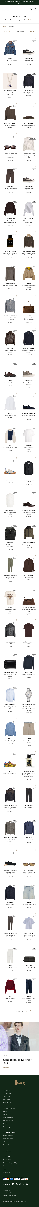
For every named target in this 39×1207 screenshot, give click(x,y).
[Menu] (4, 9)
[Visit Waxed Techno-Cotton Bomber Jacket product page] (29, 231)
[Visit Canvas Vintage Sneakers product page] (29, 38)
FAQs (4, 1142)
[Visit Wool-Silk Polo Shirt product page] (29, 818)
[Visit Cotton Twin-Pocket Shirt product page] (10, 490)
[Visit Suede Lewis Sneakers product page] (29, 103)
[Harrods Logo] (19, 1082)
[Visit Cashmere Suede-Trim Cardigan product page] (29, 328)
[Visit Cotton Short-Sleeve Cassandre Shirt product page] (29, 913)
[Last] (31, 1011)
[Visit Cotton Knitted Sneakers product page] (10, 850)
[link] (19, 1036)
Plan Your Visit (7, 1093)
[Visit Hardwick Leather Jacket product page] (10, 620)
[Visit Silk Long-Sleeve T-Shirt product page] (10, 264)
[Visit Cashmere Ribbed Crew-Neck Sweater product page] (10, 199)
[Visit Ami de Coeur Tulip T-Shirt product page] (29, 426)
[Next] (26, 1011)
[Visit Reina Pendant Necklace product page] (10, 71)
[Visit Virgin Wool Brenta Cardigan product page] (10, 818)
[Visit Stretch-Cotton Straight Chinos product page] (10, 166)
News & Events (7, 1103)
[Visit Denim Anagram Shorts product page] (29, 882)
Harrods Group (7, 1160)
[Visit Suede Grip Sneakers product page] (10, 361)
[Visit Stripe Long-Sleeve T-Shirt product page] (29, 134)
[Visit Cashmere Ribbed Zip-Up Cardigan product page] (10, 296)
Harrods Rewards (8, 1135)
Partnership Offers (8, 1138)
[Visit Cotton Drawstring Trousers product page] (10, 555)
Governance (6, 1172)
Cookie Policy (7, 1151)
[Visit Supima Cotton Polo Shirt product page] (29, 620)
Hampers (5, 1124)
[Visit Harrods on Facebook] (13, 1184)
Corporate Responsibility (10, 1163)
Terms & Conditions (8, 1193)
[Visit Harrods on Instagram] (17, 1184)
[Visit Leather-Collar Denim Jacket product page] (10, 38)
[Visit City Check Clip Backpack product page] (10, 523)
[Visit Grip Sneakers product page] (10, 458)
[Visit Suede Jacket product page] (10, 882)
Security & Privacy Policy (9, 1195)
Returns (5, 1114)
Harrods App (6, 1127)
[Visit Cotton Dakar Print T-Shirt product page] (10, 588)
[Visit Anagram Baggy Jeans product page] (10, 946)
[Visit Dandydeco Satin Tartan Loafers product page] (29, 393)
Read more (33, 20)
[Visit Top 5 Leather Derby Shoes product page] (29, 490)
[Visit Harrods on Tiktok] (20, 1184)
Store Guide (6, 1096)
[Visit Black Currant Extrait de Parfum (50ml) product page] (10, 231)
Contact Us (6, 1145)
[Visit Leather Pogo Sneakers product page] (10, 751)
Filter (32, 31)
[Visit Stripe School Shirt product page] (10, 103)
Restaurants (6, 1099)
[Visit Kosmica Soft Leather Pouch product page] (10, 652)
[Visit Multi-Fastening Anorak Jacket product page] (29, 264)
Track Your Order (8, 1117)
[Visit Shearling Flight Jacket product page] (29, 523)
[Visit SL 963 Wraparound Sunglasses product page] (29, 850)
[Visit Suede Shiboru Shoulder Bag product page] (29, 588)
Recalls (5, 1148)
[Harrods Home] (19, 9)
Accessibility (6, 1190)
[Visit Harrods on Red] (23, 1184)
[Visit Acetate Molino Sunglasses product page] (10, 134)
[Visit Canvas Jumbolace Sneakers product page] (29, 361)
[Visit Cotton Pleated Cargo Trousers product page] (29, 976)
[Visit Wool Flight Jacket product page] (29, 71)
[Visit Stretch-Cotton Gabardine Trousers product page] (10, 913)
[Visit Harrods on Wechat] (27, 1184)
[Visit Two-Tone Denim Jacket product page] (10, 426)
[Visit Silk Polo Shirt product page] (29, 555)
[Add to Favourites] (17, 38)
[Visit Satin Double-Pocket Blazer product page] (29, 458)
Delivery (5, 1111)
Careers (5, 1166)
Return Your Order (8, 1120)
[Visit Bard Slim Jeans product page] (29, 785)
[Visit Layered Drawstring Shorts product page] (29, 719)
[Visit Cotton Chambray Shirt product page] (10, 719)
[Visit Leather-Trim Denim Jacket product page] (10, 785)
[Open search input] (8, 9)
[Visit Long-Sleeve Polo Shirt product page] (29, 652)
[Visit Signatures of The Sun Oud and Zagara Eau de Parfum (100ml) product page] (29, 751)
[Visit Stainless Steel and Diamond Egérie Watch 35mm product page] (29, 685)
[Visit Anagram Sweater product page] (10, 976)
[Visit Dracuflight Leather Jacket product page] (10, 328)
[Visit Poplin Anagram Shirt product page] (10, 393)
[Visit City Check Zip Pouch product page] (29, 946)
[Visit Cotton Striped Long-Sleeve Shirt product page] (29, 199)
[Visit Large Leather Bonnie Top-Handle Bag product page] (29, 296)
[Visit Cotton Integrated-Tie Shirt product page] (10, 685)
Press (4, 1169)
